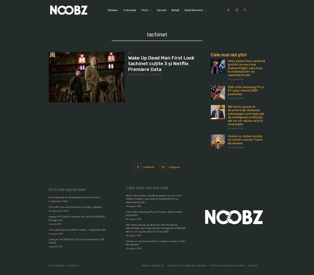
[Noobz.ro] (69, 10)
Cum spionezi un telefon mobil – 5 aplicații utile (77, 229)
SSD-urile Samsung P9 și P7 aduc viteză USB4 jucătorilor (246, 90)
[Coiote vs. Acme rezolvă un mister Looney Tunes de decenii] (218, 141)
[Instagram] (237, 10)
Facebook (149, 167)
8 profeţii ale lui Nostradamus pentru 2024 (75, 197)
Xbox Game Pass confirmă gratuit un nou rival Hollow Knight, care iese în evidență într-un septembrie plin (246, 68)
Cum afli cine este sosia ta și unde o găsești (75, 206)
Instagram (174, 167)
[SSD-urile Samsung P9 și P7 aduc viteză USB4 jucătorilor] (218, 92)
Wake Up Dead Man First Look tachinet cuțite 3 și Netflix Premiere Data (161, 63)
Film (130, 53)
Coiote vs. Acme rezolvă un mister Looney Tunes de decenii (245, 139)
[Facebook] (228, 10)
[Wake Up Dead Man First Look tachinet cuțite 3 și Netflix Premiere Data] (86, 77)
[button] (245, 10)
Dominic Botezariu (137, 75)
